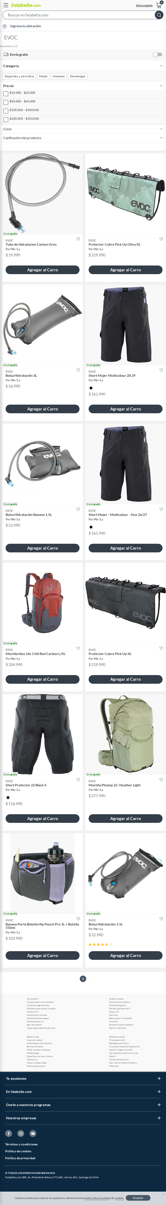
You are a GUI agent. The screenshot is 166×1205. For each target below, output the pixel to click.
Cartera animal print (119, 1059)
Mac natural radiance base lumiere (124, 1062)
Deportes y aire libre (19, 76)
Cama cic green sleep (37, 1062)
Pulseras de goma (117, 1005)
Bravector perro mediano (121, 1024)
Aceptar (138, 1198)
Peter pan (113, 1066)
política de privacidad (97, 1198)
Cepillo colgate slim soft (120, 1049)
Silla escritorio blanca (119, 1002)
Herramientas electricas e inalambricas (124, 1053)
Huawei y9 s (32, 1011)
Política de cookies (18, 1151)
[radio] (90, 944)
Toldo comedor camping (38, 1049)
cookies (119, 1198)
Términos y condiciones (21, 1144)
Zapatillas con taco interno (40, 1056)
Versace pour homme (37, 1015)
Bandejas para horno (119, 1043)
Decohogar (78, 76)
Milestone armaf (117, 1036)
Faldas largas (33, 1053)
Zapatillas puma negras (38, 1018)
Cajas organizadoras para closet (42, 1028)
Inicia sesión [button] (144, 5)
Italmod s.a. (32, 1059)
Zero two (113, 1015)
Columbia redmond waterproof (124, 1046)
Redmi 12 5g (33, 1036)
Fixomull (113, 1021)
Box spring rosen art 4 (119, 1008)
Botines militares (35, 1046)
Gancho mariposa (117, 1028)
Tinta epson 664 (117, 1040)
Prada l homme (116, 998)
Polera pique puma (36, 1066)
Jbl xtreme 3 (32, 998)
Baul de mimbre (34, 1024)
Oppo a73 (114, 1011)
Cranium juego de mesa (38, 1005)
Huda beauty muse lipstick (39, 1043)
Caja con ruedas (34, 1040)
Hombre (59, 76)
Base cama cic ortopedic (120, 1018)
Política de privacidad (20, 1158)
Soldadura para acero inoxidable (42, 1008)
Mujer (43, 76)
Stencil (112, 1056)
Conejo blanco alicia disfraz (40, 1002)
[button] (83, 16)
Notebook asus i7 (35, 1021)
